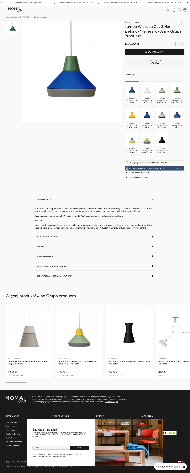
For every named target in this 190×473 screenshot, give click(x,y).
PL (183, 462)
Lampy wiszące (40, 17)
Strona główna (11, 17)
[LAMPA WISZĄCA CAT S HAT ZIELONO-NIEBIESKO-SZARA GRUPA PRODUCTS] (71, 71)
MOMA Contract (12, 446)
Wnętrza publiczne (14, 442)
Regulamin (10, 462)
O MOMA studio (12, 422)
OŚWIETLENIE (25, 17)
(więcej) (65, 456)
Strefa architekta (13, 434)
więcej (179, 168)
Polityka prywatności (25, 462)
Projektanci (10, 430)
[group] (29, 341)
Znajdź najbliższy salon (138, 177)
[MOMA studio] (15, 10)
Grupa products (132, 22)
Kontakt (9, 438)
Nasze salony (11, 426)
